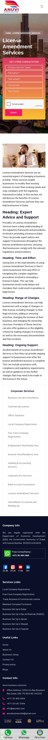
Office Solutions (16, 415)
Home (5, 644)
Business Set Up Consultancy (23, 397)
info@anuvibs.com (16, 708)
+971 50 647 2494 (16, 703)
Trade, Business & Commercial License (21, 599)
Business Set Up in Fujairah (15, 629)
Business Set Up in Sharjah (15, 624)
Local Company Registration (22, 424)
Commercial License (18, 406)
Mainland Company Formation (17, 604)
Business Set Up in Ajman (15, 619)
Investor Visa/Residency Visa (23, 454)
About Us (7, 649)
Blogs (5, 669)
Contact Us (8, 659)
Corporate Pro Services (20, 475)
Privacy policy (9, 664)
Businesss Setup (11, 654)
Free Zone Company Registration (18, 594)
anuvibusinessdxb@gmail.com (21, 713)
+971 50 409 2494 (20, 555)
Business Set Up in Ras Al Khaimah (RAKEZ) (23, 614)
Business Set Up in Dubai (14, 609)
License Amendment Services (23, 493)
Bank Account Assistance (21, 484)
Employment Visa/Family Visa (23, 445)
